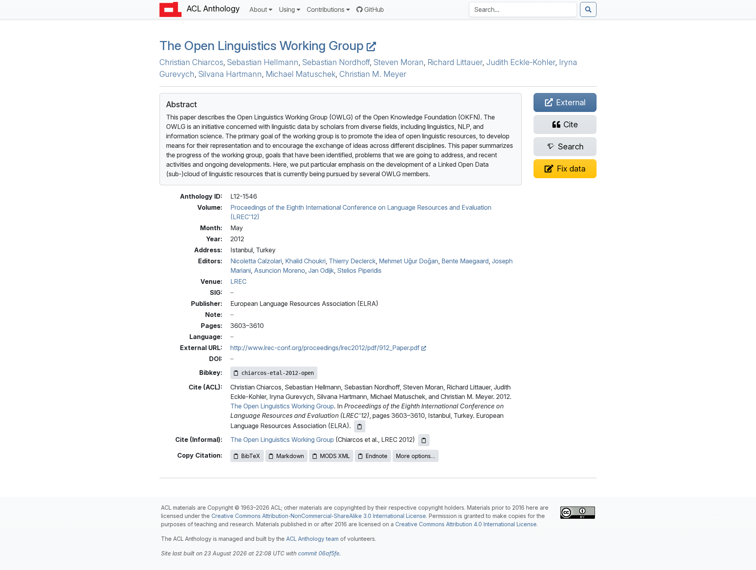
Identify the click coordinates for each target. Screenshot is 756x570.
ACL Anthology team (312, 538)
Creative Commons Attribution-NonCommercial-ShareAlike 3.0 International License (318, 515)
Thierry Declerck (352, 261)
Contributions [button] (326, 9)
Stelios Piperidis (359, 270)
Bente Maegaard (465, 261)
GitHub (374, 9)
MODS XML (335, 456)
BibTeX (250, 456)
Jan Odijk (321, 270)
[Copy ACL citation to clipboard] (359, 426)
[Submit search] (588, 9)
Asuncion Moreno (279, 270)
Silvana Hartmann (230, 74)
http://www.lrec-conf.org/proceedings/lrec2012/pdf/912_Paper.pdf (325, 348)
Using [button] (287, 9)
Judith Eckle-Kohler (520, 62)
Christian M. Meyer (372, 74)
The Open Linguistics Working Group (263, 45)
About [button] (258, 9)
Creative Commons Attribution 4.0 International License (466, 524)
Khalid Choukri (305, 261)
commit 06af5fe (318, 553)
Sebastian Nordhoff (336, 62)
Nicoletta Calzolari (256, 261)
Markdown (290, 456)
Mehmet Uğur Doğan (408, 261)
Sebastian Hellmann (262, 62)
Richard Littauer (455, 62)
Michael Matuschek (300, 74)
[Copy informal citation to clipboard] (424, 440)
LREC (238, 281)
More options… (415, 456)
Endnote (376, 456)
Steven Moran (399, 62)
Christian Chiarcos (191, 62)
